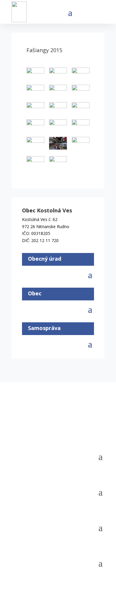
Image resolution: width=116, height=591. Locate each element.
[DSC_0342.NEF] (81, 108)
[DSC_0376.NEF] (35, 125)
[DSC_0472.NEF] (35, 143)
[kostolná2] (81, 143)
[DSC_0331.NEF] (81, 91)
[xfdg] (58, 162)
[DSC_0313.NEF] (81, 74)
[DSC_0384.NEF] (58, 125)
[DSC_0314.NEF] (35, 91)
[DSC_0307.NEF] (58, 74)
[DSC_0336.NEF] (35, 108)
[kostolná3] (35, 162)
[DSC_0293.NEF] (35, 74)
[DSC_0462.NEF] (81, 125)
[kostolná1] (58, 144)
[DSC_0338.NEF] (58, 108)
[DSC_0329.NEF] (58, 91)
